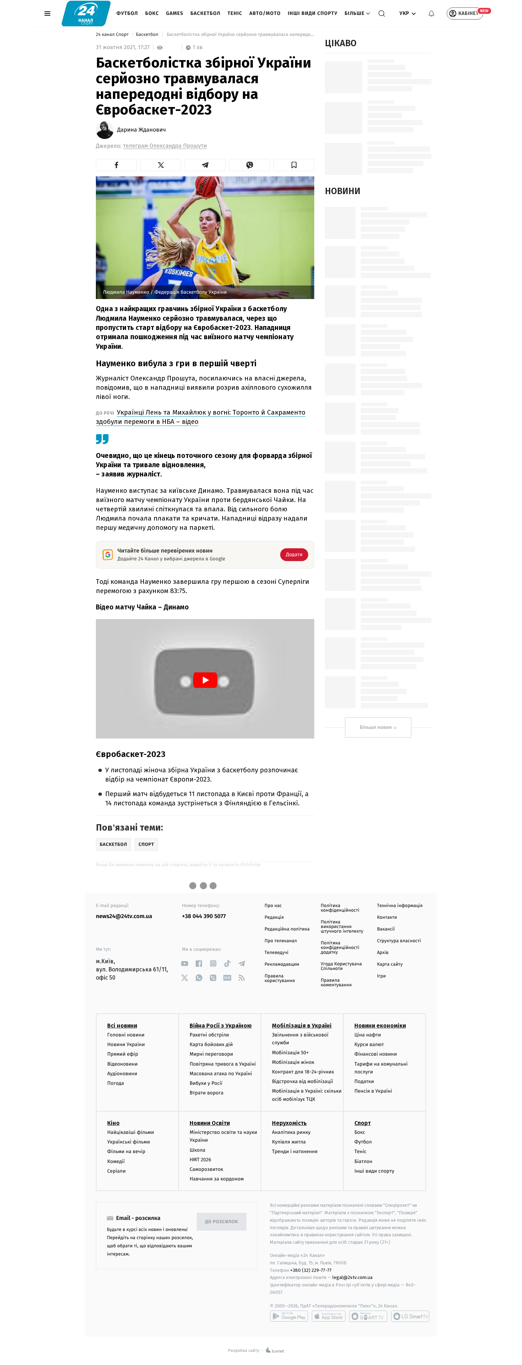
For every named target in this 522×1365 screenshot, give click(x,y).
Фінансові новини (375, 1054)
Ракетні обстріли (209, 1035)
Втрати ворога (206, 1093)
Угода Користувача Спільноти (341, 966)
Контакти (387, 917)
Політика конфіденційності (340, 908)
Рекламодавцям (282, 964)
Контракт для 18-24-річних (303, 1072)
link (185, 963)
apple (329, 1316)
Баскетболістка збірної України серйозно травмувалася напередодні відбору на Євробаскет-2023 (239, 34)
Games (175, 13)
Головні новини (126, 1035)
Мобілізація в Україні (302, 1025)
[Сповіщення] (431, 13)
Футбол (127, 13)
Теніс (235, 13)
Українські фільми (128, 1142)
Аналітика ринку (291, 1132)
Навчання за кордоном (217, 1179)
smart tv (368, 1316)
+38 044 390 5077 (204, 916)
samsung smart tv (410, 1316)
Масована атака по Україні (221, 1074)
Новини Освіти (210, 1123)
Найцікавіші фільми (130, 1132)
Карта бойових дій (211, 1044)
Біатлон (363, 1161)
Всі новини (122, 1025)
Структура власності (399, 941)
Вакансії (386, 929)
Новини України (126, 1044)
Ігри (381, 976)
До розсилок (221, 1222)
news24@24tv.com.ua (124, 916)
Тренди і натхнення (294, 1151)
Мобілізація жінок (293, 1062)
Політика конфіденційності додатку (340, 948)
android (289, 1316)
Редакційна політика (287, 929)
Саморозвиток (206, 1169)
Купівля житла (289, 1142)
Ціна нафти (367, 1035)
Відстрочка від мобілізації (302, 1081)
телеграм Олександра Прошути (165, 146)
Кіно (113, 1123)
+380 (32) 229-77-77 (311, 1270)
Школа (197, 1150)
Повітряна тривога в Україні (223, 1064)
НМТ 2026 (200, 1160)
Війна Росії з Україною (221, 1025)
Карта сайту (390, 964)
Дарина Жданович (141, 130)
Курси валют (369, 1044)
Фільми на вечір (126, 1151)
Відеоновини (122, 1064)
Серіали (116, 1171)
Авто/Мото (265, 13)
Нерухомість (289, 1123)
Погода (115, 1083)
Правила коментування (336, 982)
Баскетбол (205, 13)
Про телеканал (281, 941)
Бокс (152, 13)
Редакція (274, 917)
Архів (382, 952)
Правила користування (280, 978)
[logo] (86, 13)
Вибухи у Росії (206, 1083)
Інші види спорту (312, 13)
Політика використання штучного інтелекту (342, 927)
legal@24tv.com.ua (352, 1277)
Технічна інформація (400, 905)
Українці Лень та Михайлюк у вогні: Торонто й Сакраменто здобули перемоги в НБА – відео (200, 417)
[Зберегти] (294, 165)
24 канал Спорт (113, 34)
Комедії (116, 1161)
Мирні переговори (211, 1054)
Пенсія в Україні (373, 1091)
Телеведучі (276, 952)
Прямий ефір (122, 1054)
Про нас (273, 905)
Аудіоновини (122, 1074)
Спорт (362, 1123)
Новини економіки (380, 1025)
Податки (364, 1081)
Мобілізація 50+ (290, 1053)
